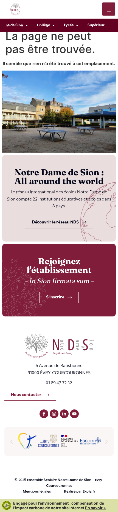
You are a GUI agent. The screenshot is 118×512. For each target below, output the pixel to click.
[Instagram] (54, 413)
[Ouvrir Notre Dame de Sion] (26, 25)
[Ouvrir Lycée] (77, 25)
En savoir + (95, 507)
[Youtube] (74, 413)
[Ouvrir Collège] (53, 25)
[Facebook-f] (44, 413)
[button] (11, 441)
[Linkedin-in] (64, 413)
